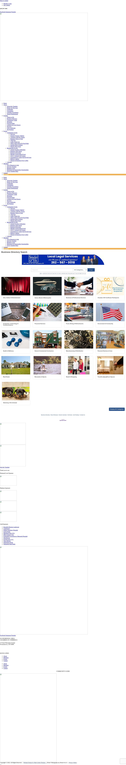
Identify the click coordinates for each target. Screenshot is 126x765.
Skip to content (4, 0)
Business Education (15, 153)
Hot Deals (70, 415)
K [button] (59, 273)
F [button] (51, 273)
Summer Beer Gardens (16, 145)
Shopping (9, 122)
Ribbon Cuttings (14, 159)
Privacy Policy (73, 762)
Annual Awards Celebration (17, 149)
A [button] (43, 273)
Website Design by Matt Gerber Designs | (35, 762)
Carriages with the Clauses (17, 137)
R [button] (71, 273)
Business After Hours (16, 151)
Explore (5, 115)
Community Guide (12, 120)
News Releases (54, 415)
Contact (5, 173)
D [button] (48, 273)
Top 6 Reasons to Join (13, 165)
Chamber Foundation (12, 112)
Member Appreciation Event (18, 154)
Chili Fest (13, 140)
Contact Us (82, 415)
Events (5, 131)
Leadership (10, 109)
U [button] (76, 273)
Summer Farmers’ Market (17, 136)
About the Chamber (12, 106)
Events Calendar (63, 415)
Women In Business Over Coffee (19, 160)
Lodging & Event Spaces (13, 125)
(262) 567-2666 (4, 647)
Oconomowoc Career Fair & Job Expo (20, 157)
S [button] (73, 273)
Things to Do (10, 117)
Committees (10, 111)
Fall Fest (12, 134)
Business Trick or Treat (16, 139)
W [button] (80, 273)
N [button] (64, 273)
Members (5, 163)
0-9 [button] (40, 273)
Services (9, 126)
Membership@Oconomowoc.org (9, 650)
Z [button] (85, 273)
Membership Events (12, 148)
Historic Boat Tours (15, 146)
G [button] (53, 273)
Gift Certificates (11, 128)
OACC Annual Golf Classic (18, 156)
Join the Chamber (11, 167)
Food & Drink (11, 123)
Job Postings (10, 129)
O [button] (66, 273)
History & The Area (12, 108)
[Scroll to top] (0, 764)
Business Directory (12, 118)
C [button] (46, 273)
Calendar (9, 162)
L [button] (61, 273)
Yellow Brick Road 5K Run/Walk (19, 143)
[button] (117, 409)
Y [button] (83, 273)
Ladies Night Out (15, 142)
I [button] (56, 273)
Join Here (6, 174)
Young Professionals (12, 114)
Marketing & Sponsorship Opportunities (18, 170)
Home (5, 103)
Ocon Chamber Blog (12, 171)
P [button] (68, 273)
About (5, 105)
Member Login (11, 168)
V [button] (78, 273)
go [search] (91, 270)
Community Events (12, 132)
